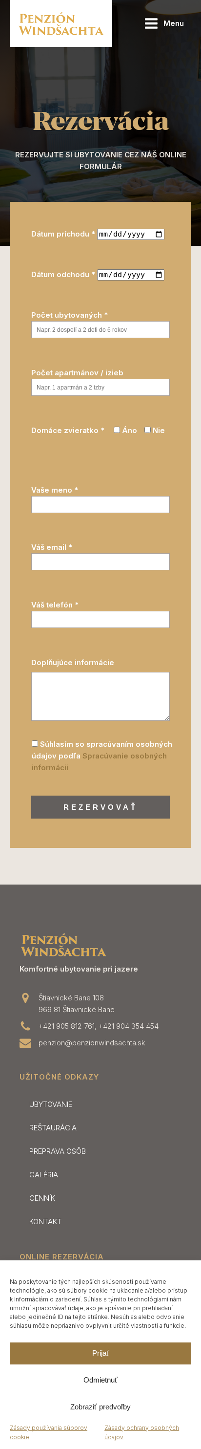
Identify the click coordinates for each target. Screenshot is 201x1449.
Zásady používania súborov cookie (48, 1432)
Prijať (100, 1353)
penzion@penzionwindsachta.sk (92, 1042)
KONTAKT (45, 1221)
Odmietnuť (100, 1380)
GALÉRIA (43, 1174)
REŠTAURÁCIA (53, 1127)
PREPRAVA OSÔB (57, 1151)
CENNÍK (42, 1198)
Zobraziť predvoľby (100, 1407)
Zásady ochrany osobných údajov (141, 1432)
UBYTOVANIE (50, 1104)
